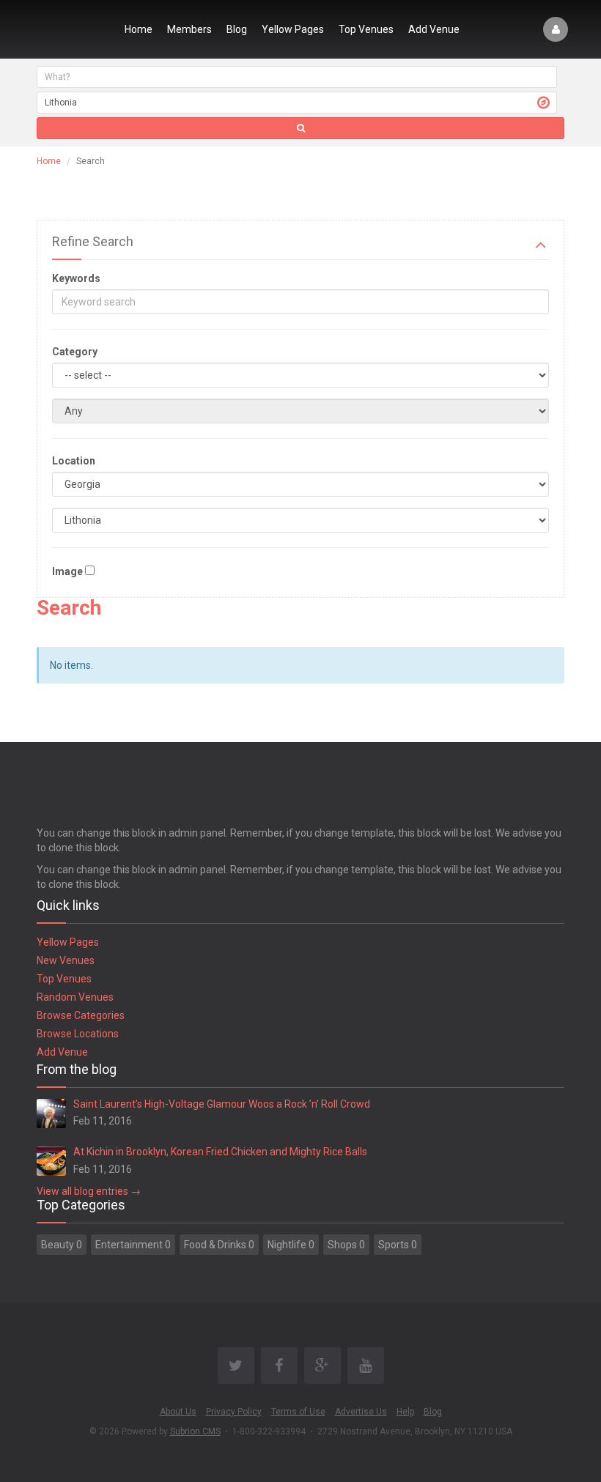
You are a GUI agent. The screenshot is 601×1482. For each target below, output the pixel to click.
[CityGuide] (71, 29)
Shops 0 (346, 1245)
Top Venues (366, 29)
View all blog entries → (89, 1191)
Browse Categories (81, 1015)
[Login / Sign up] (555, 29)
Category (74, 351)
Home (138, 29)
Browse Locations (78, 1034)
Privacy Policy (234, 1412)
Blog (236, 29)
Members (189, 29)
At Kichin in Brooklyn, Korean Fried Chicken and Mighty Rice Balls (220, 1151)
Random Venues (75, 997)
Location (73, 461)
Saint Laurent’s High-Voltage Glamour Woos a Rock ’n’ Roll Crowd (221, 1104)
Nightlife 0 (291, 1245)
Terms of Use (298, 1412)
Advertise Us (361, 1412)
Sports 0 (397, 1245)
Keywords (76, 278)
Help (405, 1412)
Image (67, 571)
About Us (178, 1412)
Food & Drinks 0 (219, 1245)
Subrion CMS (195, 1431)
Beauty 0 (61, 1245)
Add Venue (434, 29)
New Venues (66, 960)
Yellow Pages (293, 29)
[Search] (300, 128)
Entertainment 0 (133, 1245)
